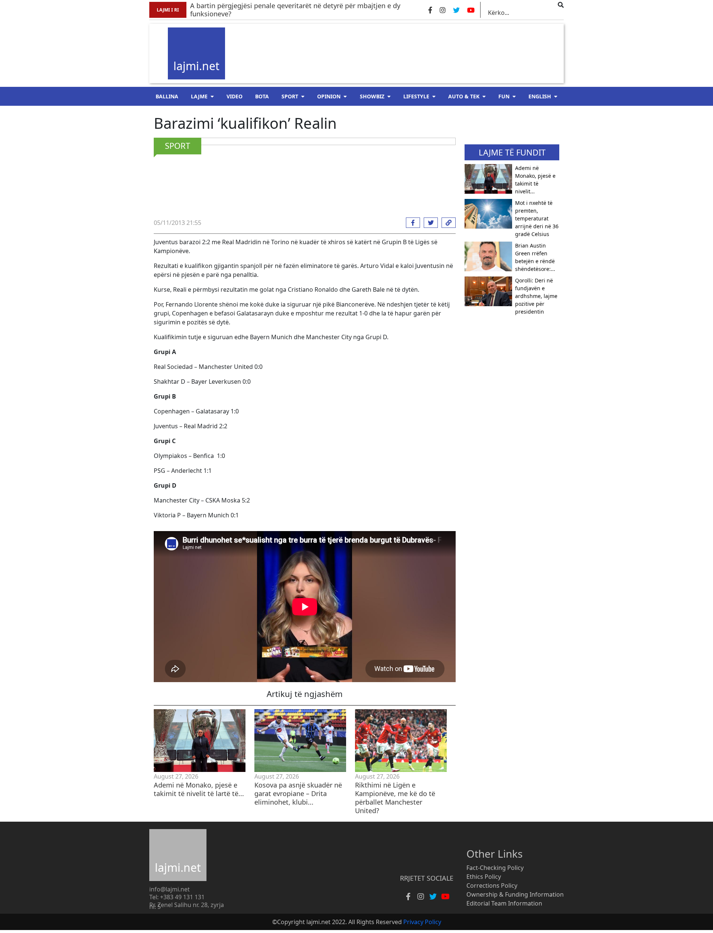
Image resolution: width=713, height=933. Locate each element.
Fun (503, 96)
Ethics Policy (483, 877)
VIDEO (234, 96)
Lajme (199, 96)
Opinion (329, 96)
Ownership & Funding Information (515, 894)
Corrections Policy (491, 885)
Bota (262, 96)
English (539, 96)
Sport (289, 96)
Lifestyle (416, 96)
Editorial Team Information (504, 903)
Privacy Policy (422, 922)
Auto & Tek (463, 96)
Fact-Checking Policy (495, 868)
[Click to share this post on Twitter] (429, 222)
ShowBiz (372, 96)
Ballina (167, 96)
